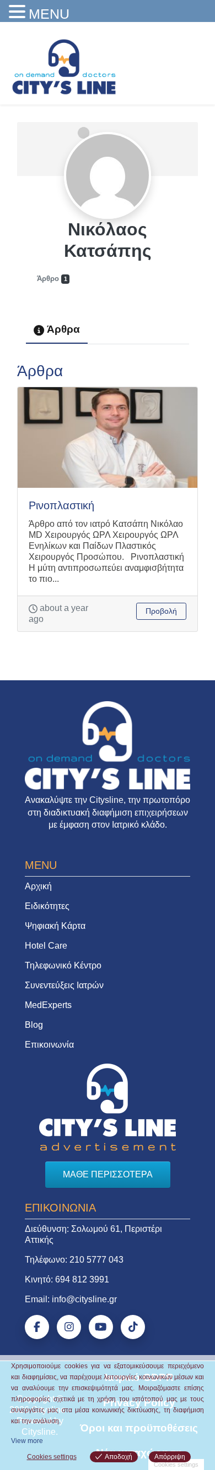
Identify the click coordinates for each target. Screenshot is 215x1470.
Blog (34, 1024)
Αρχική (38, 886)
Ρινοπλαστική (61, 505)
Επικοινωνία (49, 1044)
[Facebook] (37, 1327)
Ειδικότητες (47, 906)
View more (27, 1441)
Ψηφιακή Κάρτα (55, 926)
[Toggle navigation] (191, 63)
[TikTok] (133, 1327)
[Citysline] (64, 66)
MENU (49, 13)
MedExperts (48, 1005)
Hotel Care (46, 945)
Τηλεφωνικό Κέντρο (63, 965)
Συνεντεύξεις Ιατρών (64, 985)
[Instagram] (69, 1327)
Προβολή (161, 611)
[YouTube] (101, 1327)
